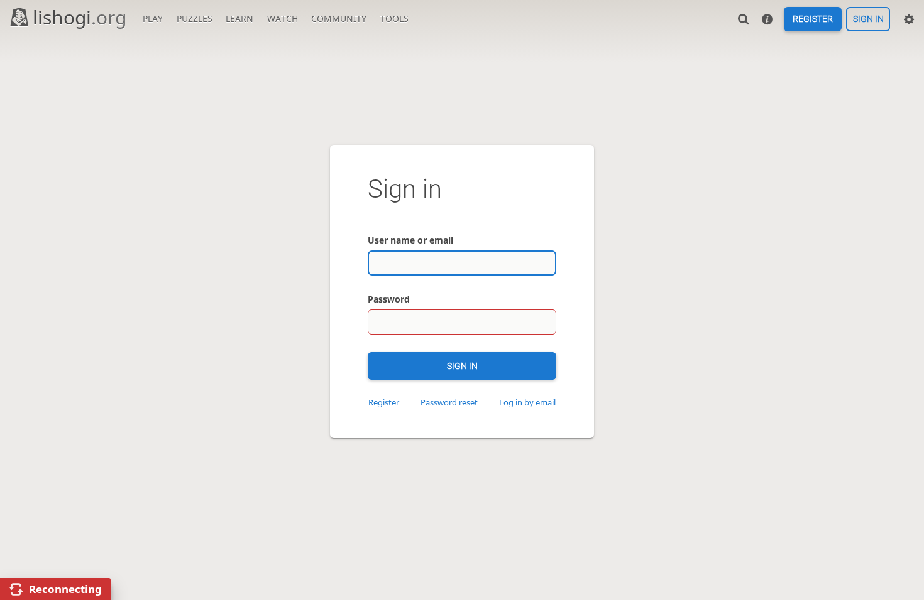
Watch (282, 18)
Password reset (449, 402)
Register (813, 19)
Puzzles (194, 18)
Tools (394, 18)
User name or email (410, 240)
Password (389, 299)
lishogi (79, 17)
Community (338, 18)
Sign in (868, 19)
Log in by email (527, 402)
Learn (239, 18)
